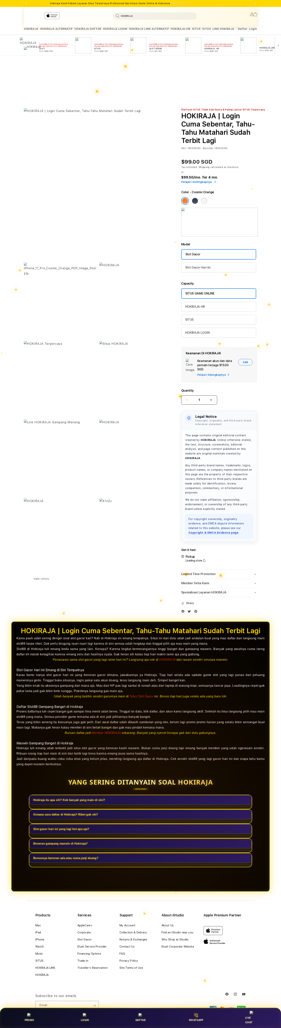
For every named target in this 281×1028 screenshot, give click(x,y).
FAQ (122, 953)
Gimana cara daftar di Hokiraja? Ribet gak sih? (65, 814)
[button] (31, 29)
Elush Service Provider (92, 946)
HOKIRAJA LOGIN (115, 28)
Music (39, 953)
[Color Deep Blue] (195, 201)
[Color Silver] (204, 201)
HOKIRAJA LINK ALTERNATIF (149, 28)
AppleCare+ (85, 925)
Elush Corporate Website (178, 946)
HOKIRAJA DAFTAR (88, 28)
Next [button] (255, 3)
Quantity (187, 390)
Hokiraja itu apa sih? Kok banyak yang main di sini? (69, 799)
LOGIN (85, 1020)
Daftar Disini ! (179, 3)
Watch (39, 946)
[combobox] (155, 15)
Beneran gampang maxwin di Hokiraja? (60, 843)
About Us (168, 925)
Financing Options (89, 953)
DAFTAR (140, 1020)
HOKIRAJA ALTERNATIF (56, 28)
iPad (38, 932)
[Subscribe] (94, 1005)
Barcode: (208, 148)
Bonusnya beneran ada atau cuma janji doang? (65, 857)
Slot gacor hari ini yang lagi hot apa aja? (61, 828)
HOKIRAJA (31, 28)
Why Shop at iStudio (175, 939)
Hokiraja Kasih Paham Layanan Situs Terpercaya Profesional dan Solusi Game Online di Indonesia (118, 3)
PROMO (29, 1020)
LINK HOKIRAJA (223, 28)
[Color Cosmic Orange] (185, 201)
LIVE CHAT (249, 1020)
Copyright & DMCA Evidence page (213, 532)
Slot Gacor (193, 254)
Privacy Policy (128, 960)
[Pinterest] (196, 612)
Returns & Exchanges (133, 939)
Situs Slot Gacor (142, 696)
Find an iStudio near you (177, 932)
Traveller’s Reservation (92, 967)
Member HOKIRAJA (106, 732)
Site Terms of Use (131, 967)
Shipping (204, 167)
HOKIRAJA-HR (180, 28)
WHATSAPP (196, 1020)
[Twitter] (190, 612)
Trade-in (82, 960)
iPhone (39, 939)
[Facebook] (184, 612)
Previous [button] (26, 3)
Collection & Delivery (133, 932)
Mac (38, 925)
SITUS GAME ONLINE (199, 293)
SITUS (196, 28)
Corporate (84, 932)
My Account (127, 925)
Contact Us (127, 946)
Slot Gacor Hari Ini (197, 267)
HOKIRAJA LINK (45, 967)
